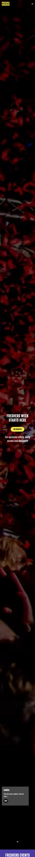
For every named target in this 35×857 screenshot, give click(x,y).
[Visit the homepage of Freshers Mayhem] (6, 4)
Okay (5, 801)
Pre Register (17, 429)
